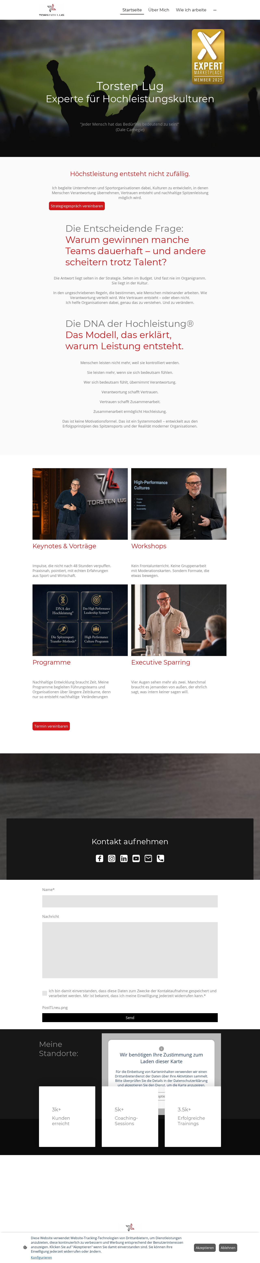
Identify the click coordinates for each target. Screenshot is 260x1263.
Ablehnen (228, 1248)
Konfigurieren (41, 1257)
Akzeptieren (205, 1248)
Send (130, 1017)
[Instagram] (111, 858)
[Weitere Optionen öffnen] (214, 9)
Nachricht (50, 916)
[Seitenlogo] (51, 10)
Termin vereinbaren (51, 726)
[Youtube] (136, 858)
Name (48, 889)
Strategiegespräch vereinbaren (77, 205)
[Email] (148, 858)
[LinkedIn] (124, 858)
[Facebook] (99, 858)
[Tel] (160, 858)
